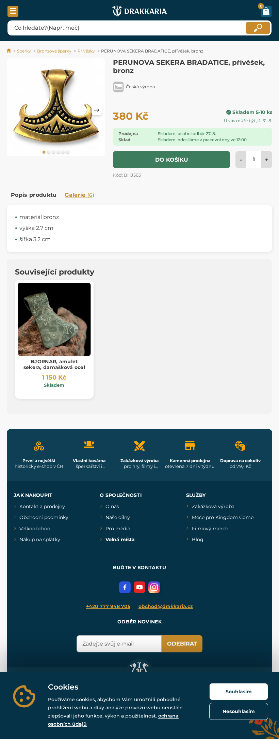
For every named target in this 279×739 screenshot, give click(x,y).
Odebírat (182, 643)
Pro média (117, 529)
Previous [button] (15, 110)
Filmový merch (210, 529)
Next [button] (97, 110)
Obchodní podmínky (43, 517)
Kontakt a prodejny (42, 506)
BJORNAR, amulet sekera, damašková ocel (54, 364)
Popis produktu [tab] (33, 195)
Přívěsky (86, 51)
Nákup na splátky (39, 539)
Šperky (24, 51)
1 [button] (44, 152)
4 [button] (58, 152)
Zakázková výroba (213, 506)
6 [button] (67, 152)
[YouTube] (139, 587)
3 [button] (53, 152)
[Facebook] (125, 587)
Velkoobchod (34, 529)
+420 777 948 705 (108, 606)
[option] (56, 108)
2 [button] (48, 152)
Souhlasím (239, 692)
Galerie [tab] (79, 195)
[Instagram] (154, 587)
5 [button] (63, 152)
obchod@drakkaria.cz (165, 606)
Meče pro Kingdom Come (222, 517)
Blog (197, 539)
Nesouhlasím (239, 711)
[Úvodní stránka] (9, 51)
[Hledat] (258, 28)
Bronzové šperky (54, 51)
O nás (112, 506)
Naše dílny (117, 517)
